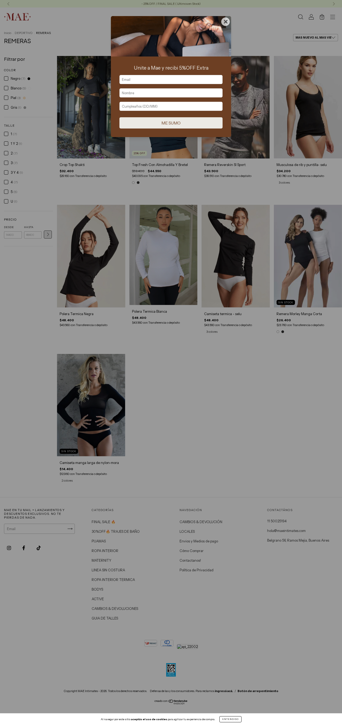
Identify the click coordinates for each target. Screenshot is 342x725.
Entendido (230, 719)
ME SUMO (171, 123)
